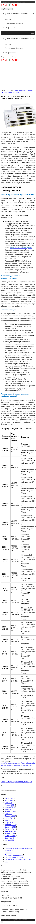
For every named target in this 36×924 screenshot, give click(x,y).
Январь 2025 (10, 811)
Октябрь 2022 (10, 829)
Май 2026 (8, 803)
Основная (8, 80)
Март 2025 (9, 809)
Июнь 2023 (9, 818)
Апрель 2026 (10, 805)
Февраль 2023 (10, 825)
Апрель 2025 (10, 807)
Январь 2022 (10, 833)
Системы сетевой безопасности (17, 859)
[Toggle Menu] (32, 33)
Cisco (3, 782)
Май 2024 (8, 814)
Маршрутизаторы (24, 782)
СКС (6, 862)
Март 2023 (9, 822)
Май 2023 (8, 820)
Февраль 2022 (10, 831)
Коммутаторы (11, 782)
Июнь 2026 (9, 800)
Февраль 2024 (10, 816)
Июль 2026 (9, 798)
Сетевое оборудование (14, 82)
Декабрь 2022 (10, 827)
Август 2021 (9, 840)
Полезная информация (23, 90)
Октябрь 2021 (10, 836)
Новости (8, 853)
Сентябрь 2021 (10, 838)
